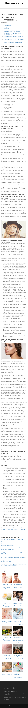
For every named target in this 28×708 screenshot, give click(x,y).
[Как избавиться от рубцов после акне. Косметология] (7, 636)
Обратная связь (6, 696)
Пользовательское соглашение (15, 690)
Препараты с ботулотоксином (14, 527)
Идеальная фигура (14, 3)
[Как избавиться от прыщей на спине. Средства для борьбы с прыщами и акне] (18, 653)
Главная (3, 6)
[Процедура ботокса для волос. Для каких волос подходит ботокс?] (7, 582)
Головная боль (9, 529)
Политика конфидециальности (10, 691)
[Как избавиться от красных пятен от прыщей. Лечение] (18, 582)
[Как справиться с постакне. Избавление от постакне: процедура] (7, 653)
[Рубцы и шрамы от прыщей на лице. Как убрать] (7, 618)
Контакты (5, 690)
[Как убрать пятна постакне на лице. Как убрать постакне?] (7, 671)
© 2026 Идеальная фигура (9, 687)
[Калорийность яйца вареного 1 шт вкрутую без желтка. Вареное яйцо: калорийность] (7, 600)
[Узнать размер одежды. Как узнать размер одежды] (18, 600)
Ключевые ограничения (19, 529)
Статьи (14, 6)
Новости (9, 6)
